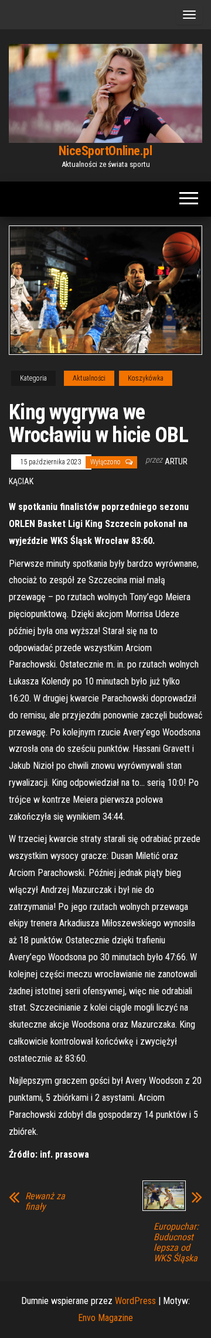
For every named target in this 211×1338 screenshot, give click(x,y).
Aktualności (89, 378)
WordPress (135, 1300)
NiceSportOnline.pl (105, 150)
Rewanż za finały (45, 1201)
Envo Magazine (105, 1317)
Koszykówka (146, 378)
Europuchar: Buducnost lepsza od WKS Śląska (176, 1242)
